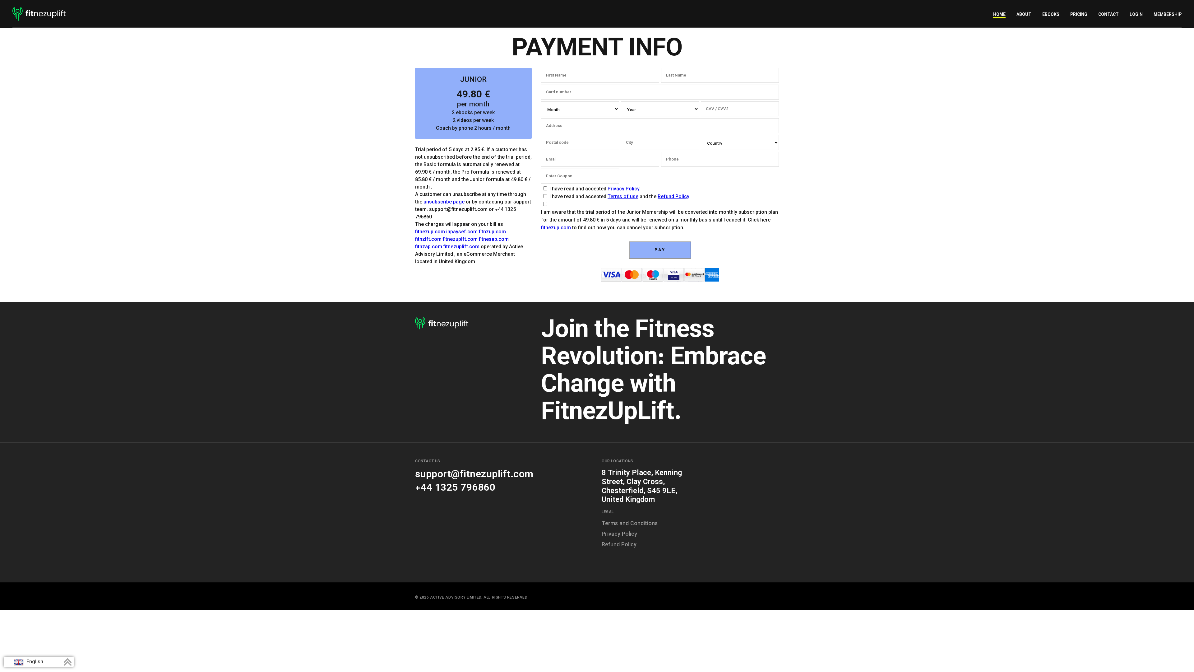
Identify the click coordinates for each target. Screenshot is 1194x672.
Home (999, 15)
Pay (660, 250)
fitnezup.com (430, 232)
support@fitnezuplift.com (474, 475)
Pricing (1078, 15)
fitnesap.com (494, 240)
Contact (1108, 15)
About (1023, 15)
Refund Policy (673, 197)
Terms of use (623, 197)
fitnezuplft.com (460, 240)
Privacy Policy (624, 189)
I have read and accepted (594, 189)
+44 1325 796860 (455, 488)
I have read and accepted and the (619, 197)
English (34, 662)
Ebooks (1050, 15)
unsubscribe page (444, 202)
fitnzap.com (428, 247)
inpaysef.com (462, 232)
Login (1136, 15)
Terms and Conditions (630, 524)
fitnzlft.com (428, 240)
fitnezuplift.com (461, 247)
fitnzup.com (492, 232)
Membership (1168, 15)
